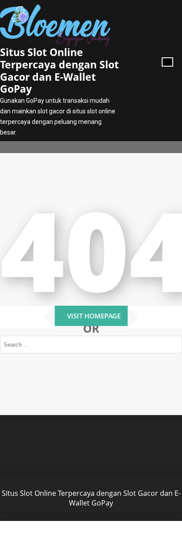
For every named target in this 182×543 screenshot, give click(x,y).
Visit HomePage (94, 315)
